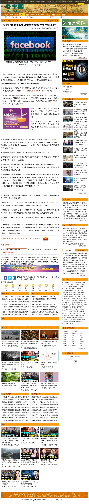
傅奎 (9, 346)
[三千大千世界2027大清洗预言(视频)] (30, 351)
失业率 (9, 486)
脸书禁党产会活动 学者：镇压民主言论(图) (44, 312)
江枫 (73, 343)
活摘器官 (69, 286)
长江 (67, 288)
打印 (47, 28)
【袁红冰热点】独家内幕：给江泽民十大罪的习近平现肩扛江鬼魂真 (29, 385)
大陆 (11, 15)
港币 (85, 302)
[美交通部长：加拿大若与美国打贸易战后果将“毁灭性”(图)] (68, 140)
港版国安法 (81, 288)
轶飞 (64, 335)
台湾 (11, 369)
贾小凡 (65, 333)
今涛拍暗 (74, 331)
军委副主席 (30, 348)
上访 (82, 308)
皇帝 (80, 319)
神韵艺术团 (25, 496)
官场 (16, 15)
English (54, 494)
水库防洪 (56, 445)
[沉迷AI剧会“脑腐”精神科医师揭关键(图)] (68, 155)
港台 (27, 15)
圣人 (24, 367)
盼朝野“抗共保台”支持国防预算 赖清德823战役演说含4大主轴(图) (80, 111)
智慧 (71, 321)
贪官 (84, 296)
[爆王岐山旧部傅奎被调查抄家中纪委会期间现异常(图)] (10, 330)
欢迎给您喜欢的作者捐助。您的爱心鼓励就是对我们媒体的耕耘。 (21, 238)
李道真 (74, 333)
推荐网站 (11, 496)
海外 (83, 315)
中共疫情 (18, 466)
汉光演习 (64, 290)
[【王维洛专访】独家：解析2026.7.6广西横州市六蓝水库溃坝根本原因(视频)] (49, 427)
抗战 (76, 317)
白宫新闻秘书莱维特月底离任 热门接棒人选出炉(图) (80, 180)
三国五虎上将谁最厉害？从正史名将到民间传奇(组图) (80, 172)
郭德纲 (44, 464)
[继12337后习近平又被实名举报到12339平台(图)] (68, 148)
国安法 (64, 288)
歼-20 (27, 486)
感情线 (48, 367)
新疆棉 (81, 286)
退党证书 (67, 496)
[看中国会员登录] (75, 22)
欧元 (79, 302)
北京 (63, 306)
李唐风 (82, 337)
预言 (79, 321)
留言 (44, 28)
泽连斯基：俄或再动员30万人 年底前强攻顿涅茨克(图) (80, 135)
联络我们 (22, 494)
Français (60, 494)
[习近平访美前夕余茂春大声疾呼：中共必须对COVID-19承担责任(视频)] (10, 449)
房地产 (64, 304)
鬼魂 (28, 390)
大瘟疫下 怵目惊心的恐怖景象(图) (72, 237)
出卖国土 (64, 286)
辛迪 (81, 345)
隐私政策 (47, 494)
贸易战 (72, 284)
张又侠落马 (66, 89)
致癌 (15, 386)
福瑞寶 (61, 496)
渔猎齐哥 (11, 386)
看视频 (44, 496)
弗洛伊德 (64, 292)
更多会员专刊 (82, 57)
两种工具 (42, 277)
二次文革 (49, 464)
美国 (22, 15)
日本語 (73, 494)
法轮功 (64, 310)
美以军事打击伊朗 (68, 87)
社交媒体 (67, 300)
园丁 (64, 339)
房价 (73, 306)
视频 (63, 15)
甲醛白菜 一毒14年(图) (9, 383)
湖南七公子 (17, 346)
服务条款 (40, 494)
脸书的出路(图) (36, 301)
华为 (66, 298)
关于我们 (33, 494)
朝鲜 (73, 300)
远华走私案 (53, 346)
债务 (85, 300)
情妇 (63, 298)
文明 (30, 367)
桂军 (73, 317)
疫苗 (70, 288)
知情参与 (55, 139)
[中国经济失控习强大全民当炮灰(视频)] (10, 471)
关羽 (54, 388)
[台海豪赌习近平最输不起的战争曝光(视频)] (30, 471)
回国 (71, 315)
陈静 (73, 337)
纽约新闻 (30, 17)
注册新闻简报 (68, 353)
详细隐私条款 (17, 4)
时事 (20, 17)
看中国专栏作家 (69, 328)
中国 (14, 369)
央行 (82, 300)
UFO (68, 292)
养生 (73, 323)
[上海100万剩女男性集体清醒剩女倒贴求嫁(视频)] (30, 449)
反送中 (81, 296)
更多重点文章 (82, 193)
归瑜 (81, 333)
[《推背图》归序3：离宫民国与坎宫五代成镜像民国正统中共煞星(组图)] (68, 125)
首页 (6, 15)
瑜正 (64, 343)
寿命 (67, 323)
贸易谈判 (80, 294)
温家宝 (48, 346)
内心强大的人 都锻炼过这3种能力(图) (73, 244)
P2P (86, 306)
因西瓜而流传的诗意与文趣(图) (72, 44)
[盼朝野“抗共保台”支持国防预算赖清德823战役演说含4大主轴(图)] (68, 110)
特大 (51, 28)
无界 (79, 496)
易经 (63, 321)
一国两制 (84, 298)
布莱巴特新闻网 (22, 279)
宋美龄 (64, 319)
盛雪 (73, 339)
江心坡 (73, 312)
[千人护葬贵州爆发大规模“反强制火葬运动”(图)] (68, 102)
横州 (46, 445)
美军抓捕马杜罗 (67, 92)
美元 (66, 302)
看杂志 (39, 496)
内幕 (75, 296)
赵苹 (81, 339)
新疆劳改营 (81, 312)
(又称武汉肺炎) (71, 282)
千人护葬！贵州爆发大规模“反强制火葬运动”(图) (80, 104)
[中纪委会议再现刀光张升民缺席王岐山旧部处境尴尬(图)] (30, 330)
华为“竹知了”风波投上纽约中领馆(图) (42, 399)
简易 (81, 331)
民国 (70, 317)
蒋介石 (83, 317)
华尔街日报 (30, 279)
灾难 (32, 367)
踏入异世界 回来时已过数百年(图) (72, 51)
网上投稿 (16, 494)
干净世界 (17, 496)
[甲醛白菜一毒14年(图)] (10, 372)
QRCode (19, 277)
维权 (75, 308)
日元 (82, 302)
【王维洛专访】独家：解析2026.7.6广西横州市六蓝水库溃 (49, 440)
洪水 (27, 367)
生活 (53, 15)
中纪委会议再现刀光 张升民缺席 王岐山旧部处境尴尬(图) (29, 343)
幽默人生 (67, 321)
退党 (82, 290)
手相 (51, 367)
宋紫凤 (65, 331)
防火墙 (71, 308)
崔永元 (68, 296)
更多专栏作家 (82, 348)
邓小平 (68, 319)
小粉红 (5, 369)
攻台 (30, 486)
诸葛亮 (83, 319)
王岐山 (5, 346)
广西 (43, 445)
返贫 (5, 486)
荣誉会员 (11, 260)
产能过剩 (13, 486)
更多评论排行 (82, 275)
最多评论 (68, 250)
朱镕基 (44, 346)
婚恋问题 (31, 464)
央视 (73, 314)
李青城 (82, 341)
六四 (83, 284)
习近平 (35, 390)
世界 (42, 15)
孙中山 (79, 317)
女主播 (69, 314)
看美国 (10, 21)
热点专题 (66, 83)
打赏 (40, 28)
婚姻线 (44, 367)
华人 (75, 314)
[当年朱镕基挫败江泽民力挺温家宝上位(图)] (49, 330)
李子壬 (82, 343)
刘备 (51, 388)
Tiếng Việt (67, 494)
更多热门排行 (82, 246)
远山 (73, 335)
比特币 (69, 302)
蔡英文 (85, 304)
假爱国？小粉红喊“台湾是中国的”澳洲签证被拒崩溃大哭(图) (10, 364)
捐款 (28, 494)
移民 (78, 314)
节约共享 (54, 277)
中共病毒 (12, 466)
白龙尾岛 (68, 312)
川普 (76, 282)
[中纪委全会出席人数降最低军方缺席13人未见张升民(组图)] (68, 163)
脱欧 (79, 300)
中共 (9, 369)
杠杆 (63, 302)
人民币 (76, 302)
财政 (70, 304)
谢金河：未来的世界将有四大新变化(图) (43, 296)
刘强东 (66, 306)
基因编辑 (67, 308)
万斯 (74, 294)
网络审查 (68, 310)
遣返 (66, 315)
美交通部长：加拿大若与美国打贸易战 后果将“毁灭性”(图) (80, 142)
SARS (76, 312)
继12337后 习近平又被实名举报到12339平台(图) (80, 150)
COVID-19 (7, 466)
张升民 (25, 348)
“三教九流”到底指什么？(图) (71, 207)
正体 (37, 28)
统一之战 (35, 486)
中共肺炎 (64, 282)
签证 (69, 315)
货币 (73, 302)
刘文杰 (12, 346)
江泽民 (25, 390)
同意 (81, 4)
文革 (70, 323)
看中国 (15, 7)
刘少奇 (74, 319)
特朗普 (79, 282)
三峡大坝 (77, 286)
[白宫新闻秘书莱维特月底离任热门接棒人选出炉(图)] (68, 178)
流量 (19, 98)
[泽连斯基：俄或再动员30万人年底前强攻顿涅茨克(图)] (68, 133)
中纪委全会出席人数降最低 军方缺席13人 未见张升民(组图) (80, 165)
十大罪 (31, 390)
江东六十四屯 (74, 310)
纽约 (37, 15)
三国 (43, 388)
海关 (63, 315)
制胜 (24, 486)
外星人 (64, 323)
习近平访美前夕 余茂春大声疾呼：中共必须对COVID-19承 (10, 462)
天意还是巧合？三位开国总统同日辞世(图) (75, 46)
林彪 (71, 319)
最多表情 (81, 250)
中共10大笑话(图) (68, 241)
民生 (80, 315)
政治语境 (54, 464)
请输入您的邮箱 (75, 356)
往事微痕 (69, 290)
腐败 (69, 298)
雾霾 (63, 308)
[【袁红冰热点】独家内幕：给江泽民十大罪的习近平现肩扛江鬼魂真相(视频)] (30, 372)
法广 (63, 300)
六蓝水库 (50, 445)
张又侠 (80, 284)
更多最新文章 (82, 220)
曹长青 (74, 345)
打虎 (74, 298)
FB (71, 300)
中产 (75, 304)
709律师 (79, 308)
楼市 (67, 304)
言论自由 (64, 314)
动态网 (74, 496)
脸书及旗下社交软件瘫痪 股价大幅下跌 (43, 309)
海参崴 (78, 304)
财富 (73, 304)
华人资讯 (14, 17)
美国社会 (7, 17)
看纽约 (50, 496)
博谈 (32, 15)
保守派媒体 (33, 91)
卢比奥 (83, 282)
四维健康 (66, 345)
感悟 (74, 321)
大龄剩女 (25, 464)
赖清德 (82, 292)
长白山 (64, 312)
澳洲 (68, 317)
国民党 (79, 290)
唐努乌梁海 (81, 310)
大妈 (70, 306)
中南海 (71, 296)
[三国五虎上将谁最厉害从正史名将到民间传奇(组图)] (49, 372)
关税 (67, 294)
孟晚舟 (64, 294)
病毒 (63, 284)
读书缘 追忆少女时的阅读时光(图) (72, 55)
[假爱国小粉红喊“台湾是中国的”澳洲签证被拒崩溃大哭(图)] (10, 351)
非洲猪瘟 (79, 306)
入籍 (74, 315)
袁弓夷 (76, 288)
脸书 (54, 74)
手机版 (33, 28)
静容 (73, 341)
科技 (24, 17)
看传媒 (56, 496)
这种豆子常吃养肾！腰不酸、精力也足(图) (75, 214)
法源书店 (32, 496)
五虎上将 (47, 388)
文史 (48, 15)
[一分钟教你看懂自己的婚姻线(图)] (49, 351)
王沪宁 (85, 294)
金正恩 (74, 292)
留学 (84, 314)
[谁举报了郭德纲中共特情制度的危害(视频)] (49, 449)
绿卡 (77, 315)
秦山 (64, 341)
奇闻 (58, 15)
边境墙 (70, 294)
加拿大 (76, 300)
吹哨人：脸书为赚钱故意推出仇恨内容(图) (44, 307)
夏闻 (81, 335)
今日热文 (5, 327)
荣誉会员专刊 (68, 41)
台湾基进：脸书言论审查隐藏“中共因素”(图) (44, 314)
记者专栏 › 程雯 (52, 21)
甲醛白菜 (6, 386)
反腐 (71, 298)
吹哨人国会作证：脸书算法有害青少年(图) (44, 304)
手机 (77, 321)
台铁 (73, 286)
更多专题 (83, 94)
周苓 (64, 337)
